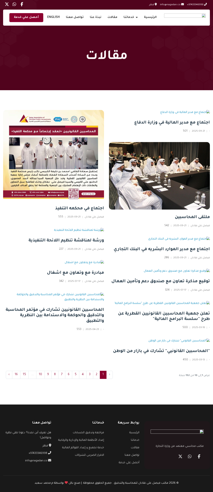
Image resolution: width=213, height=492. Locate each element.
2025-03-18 (198, 327)
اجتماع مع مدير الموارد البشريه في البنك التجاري (162, 249)
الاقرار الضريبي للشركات (89, 455)
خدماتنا (129, 17)
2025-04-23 (92, 329)
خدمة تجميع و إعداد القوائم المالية (83, 447)
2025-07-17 (74, 281)
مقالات (112, 17)
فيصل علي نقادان (94, 217)
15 (24, 374)
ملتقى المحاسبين (192, 217)
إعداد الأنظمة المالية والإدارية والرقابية (81, 440)
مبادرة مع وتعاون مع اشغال (75, 273)
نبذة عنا (95, 17)
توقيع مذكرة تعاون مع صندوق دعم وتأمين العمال (160, 281)
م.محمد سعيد (44, 483)
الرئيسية (150, 17)
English (53, 17)
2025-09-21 (73, 217)
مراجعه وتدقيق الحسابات (88, 432)
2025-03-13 (198, 360)
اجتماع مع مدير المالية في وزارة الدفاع (172, 123)
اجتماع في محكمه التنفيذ (79, 208)
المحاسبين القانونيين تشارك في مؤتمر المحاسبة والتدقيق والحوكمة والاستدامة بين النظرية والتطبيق (55, 315)
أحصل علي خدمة (26, 17)
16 (16, 374)
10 (40, 374)
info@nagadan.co (170, 5)
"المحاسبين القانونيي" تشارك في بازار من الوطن (161, 351)
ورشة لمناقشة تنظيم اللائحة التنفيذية (66, 241)
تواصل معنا (75, 17)
